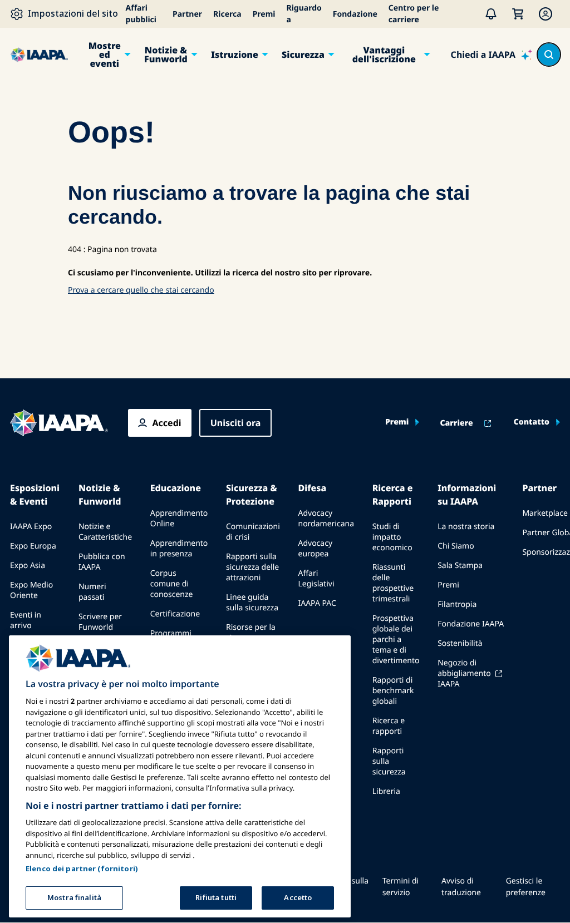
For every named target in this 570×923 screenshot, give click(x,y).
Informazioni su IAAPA (467, 494)
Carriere (456, 423)
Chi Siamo (456, 546)
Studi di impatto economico (392, 537)
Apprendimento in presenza (179, 548)
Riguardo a (304, 14)
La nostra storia (466, 526)
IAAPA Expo (31, 526)
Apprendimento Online (179, 518)
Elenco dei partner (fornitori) (82, 868)
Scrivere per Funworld (100, 622)
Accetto (298, 897)
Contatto (531, 422)
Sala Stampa (460, 565)
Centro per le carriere (414, 14)
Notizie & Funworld (166, 54)
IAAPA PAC (317, 603)
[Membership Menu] (545, 14)
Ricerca (227, 14)
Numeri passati (92, 592)
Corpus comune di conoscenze (171, 584)
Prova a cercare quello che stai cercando (141, 290)
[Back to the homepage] (59, 422)
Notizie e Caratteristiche (105, 531)
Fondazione (355, 14)
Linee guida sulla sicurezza (252, 602)
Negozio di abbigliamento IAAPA (464, 673)
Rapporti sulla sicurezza (389, 761)
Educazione (175, 488)
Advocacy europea (315, 548)
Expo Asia (27, 565)
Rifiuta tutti (216, 897)
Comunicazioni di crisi (253, 531)
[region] (180, 776)
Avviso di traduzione (461, 887)
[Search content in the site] (549, 54)
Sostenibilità (460, 643)
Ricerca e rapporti (388, 726)
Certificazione (175, 614)
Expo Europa (33, 546)
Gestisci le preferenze (526, 887)
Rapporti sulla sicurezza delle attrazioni (252, 567)
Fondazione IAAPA (471, 624)
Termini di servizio (400, 887)
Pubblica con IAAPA (101, 561)
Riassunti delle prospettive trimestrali (393, 583)
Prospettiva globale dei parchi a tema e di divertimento (396, 639)
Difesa (312, 488)
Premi (264, 14)
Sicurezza (303, 54)
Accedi (167, 423)
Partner (187, 14)
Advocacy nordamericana (326, 518)
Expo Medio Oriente (31, 590)
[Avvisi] (491, 14)
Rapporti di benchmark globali (393, 691)
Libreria (386, 791)
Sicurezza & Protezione (251, 494)
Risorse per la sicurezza (251, 632)
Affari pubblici (141, 14)
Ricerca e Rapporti (392, 494)
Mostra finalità (74, 897)
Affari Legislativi (316, 578)
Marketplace (544, 513)
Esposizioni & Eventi (35, 494)
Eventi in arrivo (25, 620)
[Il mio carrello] (517, 14)
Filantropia (457, 604)
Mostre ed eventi (105, 54)
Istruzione (234, 54)
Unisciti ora (235, 423)
